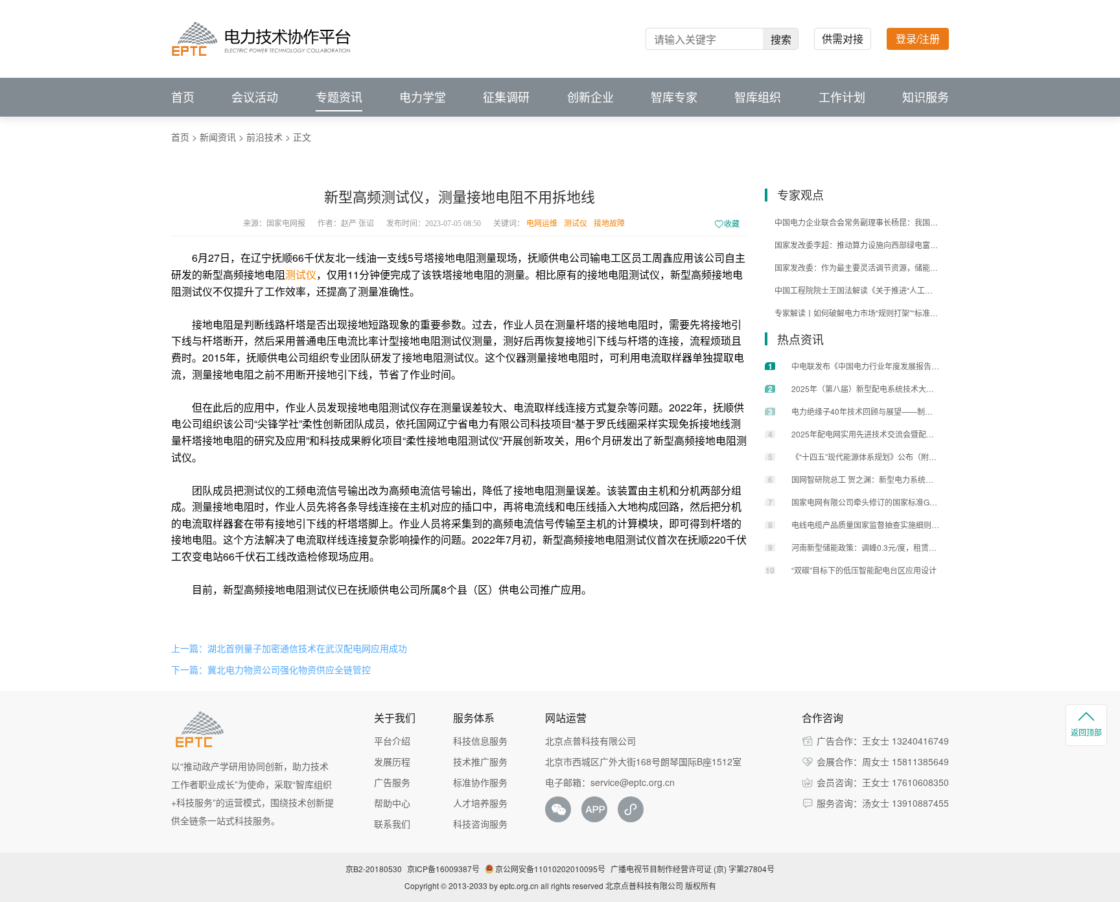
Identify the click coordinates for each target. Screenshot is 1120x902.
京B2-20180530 (373, 868)
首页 (182, 97)
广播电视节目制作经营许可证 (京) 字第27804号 (693, 868)
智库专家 (674, 97)
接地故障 (609, 223)
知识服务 (925, 97)
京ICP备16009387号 (443, 868)
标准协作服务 (480, 782)
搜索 (781, 39)
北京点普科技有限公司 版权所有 (660, 885)
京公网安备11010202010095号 (550, 868)
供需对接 (842, 38)
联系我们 (392, 823)
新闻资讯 (218, 136)
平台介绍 (392, 740)
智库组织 (757, 97)
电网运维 (541, 223)
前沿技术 (264, 136)
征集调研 (506, 97)
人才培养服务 (480, 802)
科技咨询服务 (480, 823)
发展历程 (392, 761)
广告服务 (392, 782)
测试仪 (575, 223)
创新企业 (590, 97)
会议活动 (254, 97)
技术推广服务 (480, 761)
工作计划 (842, 97)
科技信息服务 (480, 740)
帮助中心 (392, 802)
